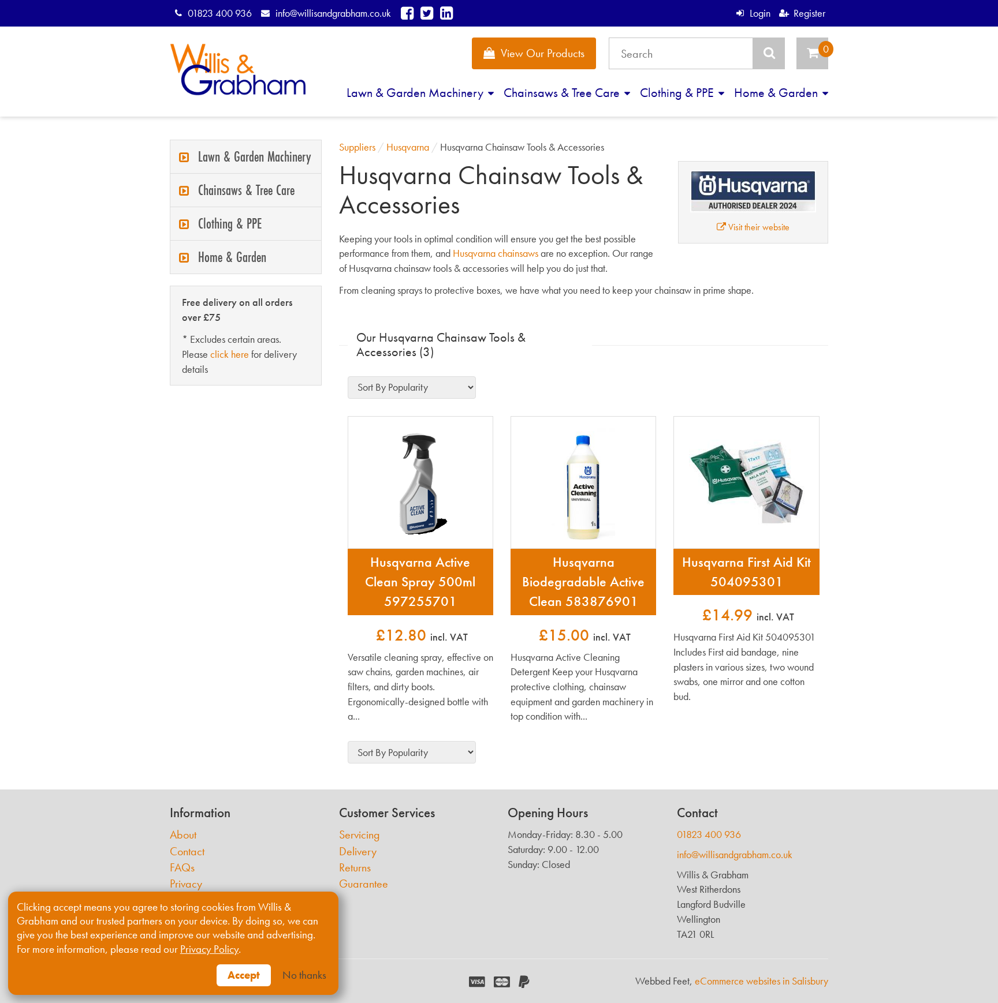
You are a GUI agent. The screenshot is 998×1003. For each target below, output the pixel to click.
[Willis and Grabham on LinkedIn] (446, 13)
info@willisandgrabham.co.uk (332, 13)
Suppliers (357, 147)
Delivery (358, 851)
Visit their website (758, 227)
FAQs (182, 867)
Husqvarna (407, 147)
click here (229, 354)
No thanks (304, 975)
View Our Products (542, 53)
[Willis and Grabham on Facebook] (407, 13)
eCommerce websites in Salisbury (761, 980)
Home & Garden (777, 92)
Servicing (359, 835)
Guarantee (363, 884)
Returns (355, 867)
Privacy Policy (209, 949)
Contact (187, 851)
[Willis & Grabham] (238, 69)
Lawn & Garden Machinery (416, 92)
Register (809, 13)
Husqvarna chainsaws (495, 253)
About (183, 835)
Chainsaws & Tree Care (563, 92)
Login (760, 13)
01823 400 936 (220, 13)
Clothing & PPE (678, 92)
